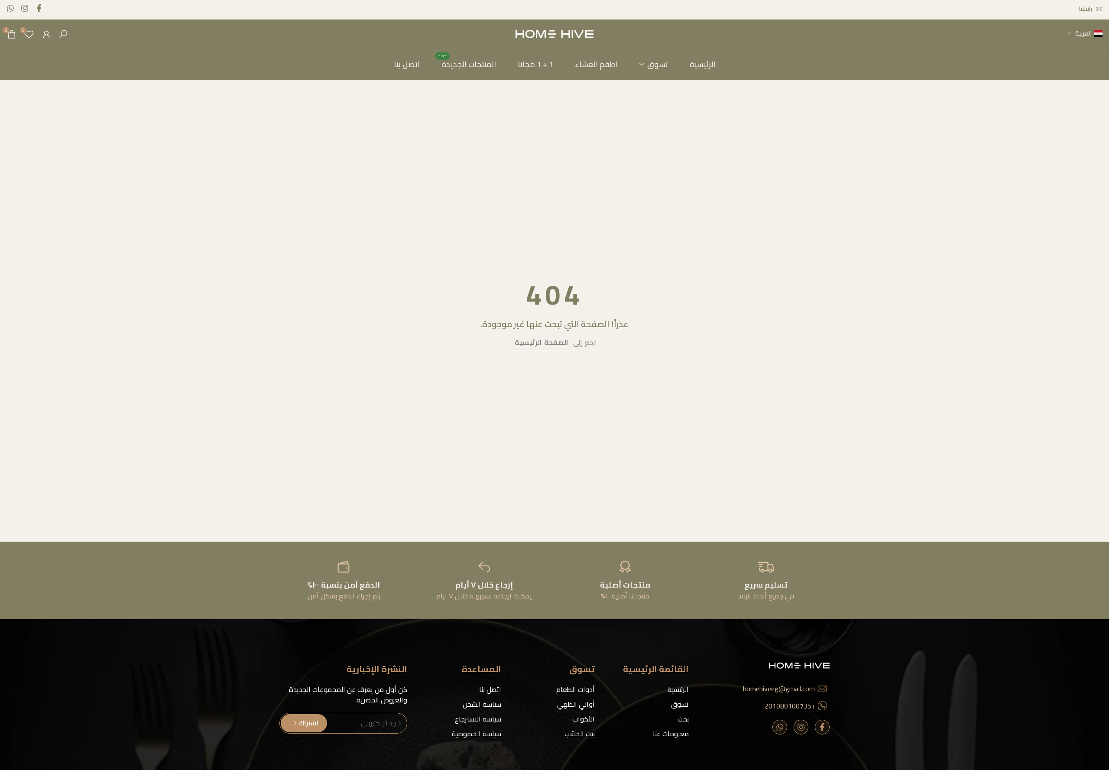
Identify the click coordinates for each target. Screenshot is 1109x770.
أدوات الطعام (575, 689)
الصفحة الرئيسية (541, 342)
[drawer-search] (63, 34)
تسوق (680, 704)
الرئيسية (678, 689)
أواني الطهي (576, 704)
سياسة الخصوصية (476, 733)
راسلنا (1085, 8)
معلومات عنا (671, 733)
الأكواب (583, 718)
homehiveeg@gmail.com (779, 688)
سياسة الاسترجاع (478, 718)
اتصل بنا (490, 689)
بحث (683, 718)
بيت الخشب (579, 733)
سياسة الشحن (482, 704)
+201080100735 (790, 705)
